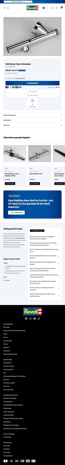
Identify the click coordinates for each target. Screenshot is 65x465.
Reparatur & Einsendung (9, 398)
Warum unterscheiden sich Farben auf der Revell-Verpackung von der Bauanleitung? (43, 244)
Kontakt (8, 280)
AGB (4, 373)
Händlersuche (7, 422)
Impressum (6, 347)
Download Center (8, 401)
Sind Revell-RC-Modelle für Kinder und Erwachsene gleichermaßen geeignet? (44, 276)
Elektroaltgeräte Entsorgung (11, 425)
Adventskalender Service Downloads (13, 405)
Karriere (5, 344)
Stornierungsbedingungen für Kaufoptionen (14, 376)
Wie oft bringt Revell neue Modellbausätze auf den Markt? (44, 250)
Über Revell (6, 327)
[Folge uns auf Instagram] (30, 318)
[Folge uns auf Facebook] (26, 318)
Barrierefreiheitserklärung (10, 354)
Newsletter (6, 386)
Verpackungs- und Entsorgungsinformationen (15, 428)
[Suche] (8, 8)
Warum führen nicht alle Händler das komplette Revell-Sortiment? (43, 282)
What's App (6, 446)
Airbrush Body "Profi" (36, 174)
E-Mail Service (7, 437)
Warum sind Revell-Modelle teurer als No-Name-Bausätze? (43, 257)
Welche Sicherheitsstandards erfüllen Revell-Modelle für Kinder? (42, 295)
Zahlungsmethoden (8, 369)
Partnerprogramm (8, 456)
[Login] (57, 8)
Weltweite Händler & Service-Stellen (13, 418)
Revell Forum (6, 452)
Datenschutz (6, 351)
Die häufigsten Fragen (37, 230)
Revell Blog (6, 449)
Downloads (6, 125)
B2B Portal (6, 380)
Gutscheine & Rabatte (9, 383)
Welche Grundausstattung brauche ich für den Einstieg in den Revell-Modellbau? (42, 269)
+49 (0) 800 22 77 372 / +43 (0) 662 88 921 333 (15, 267)
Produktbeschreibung (9, 115)
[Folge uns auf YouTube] (34, 318)
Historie (5, 337)
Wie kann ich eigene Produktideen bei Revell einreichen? (42, 289)
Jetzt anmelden (16, 212)
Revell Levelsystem (8, 412)
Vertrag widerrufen (8, 390)
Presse (5, 334)
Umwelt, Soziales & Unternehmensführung (14, 330)
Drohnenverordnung (8, 415)
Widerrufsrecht (7, 363)
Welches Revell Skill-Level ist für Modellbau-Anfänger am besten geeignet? (42, 238)
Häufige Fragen (7, 408)
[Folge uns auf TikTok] (38, 318)
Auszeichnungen (7, 341)
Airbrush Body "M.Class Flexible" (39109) (12, 175)
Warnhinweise (7, 120)
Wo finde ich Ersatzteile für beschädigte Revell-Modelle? (43, 263)
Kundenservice (20, 238)
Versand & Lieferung (8, 366)
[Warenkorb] (61, 8)
